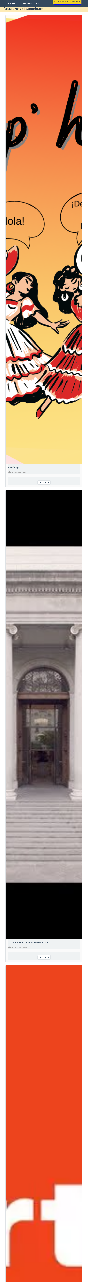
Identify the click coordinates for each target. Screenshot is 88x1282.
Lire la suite (44, 482)
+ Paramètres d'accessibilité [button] (67, 1)
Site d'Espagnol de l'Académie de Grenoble (25, 3)
